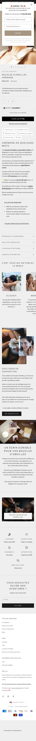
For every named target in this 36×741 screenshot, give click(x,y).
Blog (3, 632)
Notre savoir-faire (7, 626)
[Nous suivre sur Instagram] (8, 696)
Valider (18, 605)
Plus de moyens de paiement (18, 124)
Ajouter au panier (18, 113)
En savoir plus (11, 413)
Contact (4, 642)
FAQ (3, 645)
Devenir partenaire (8, 629)
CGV (3, 662)
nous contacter (16, 688)
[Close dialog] (31, 4)
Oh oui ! (18, 33)
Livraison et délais (7, 649)
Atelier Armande (9, 71)
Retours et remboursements (11, 652)
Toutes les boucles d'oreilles (18, 516)
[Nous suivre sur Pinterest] (13, 696)
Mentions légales (7, 665)
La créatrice (5, 622)
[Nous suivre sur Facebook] (3, 696)
